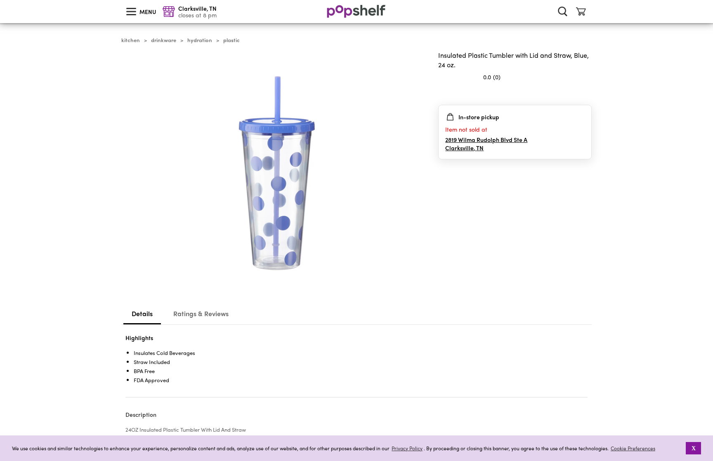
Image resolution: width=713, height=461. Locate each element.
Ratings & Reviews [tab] (201, 313)
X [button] (694, 448)
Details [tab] (142, 313)
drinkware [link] (163, 40)
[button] (585, 93)
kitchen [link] (130, 40)
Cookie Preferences (633, 448)
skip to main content (3, 0)
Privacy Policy (407, 448)
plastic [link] (231, 40)
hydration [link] (199, 40)
